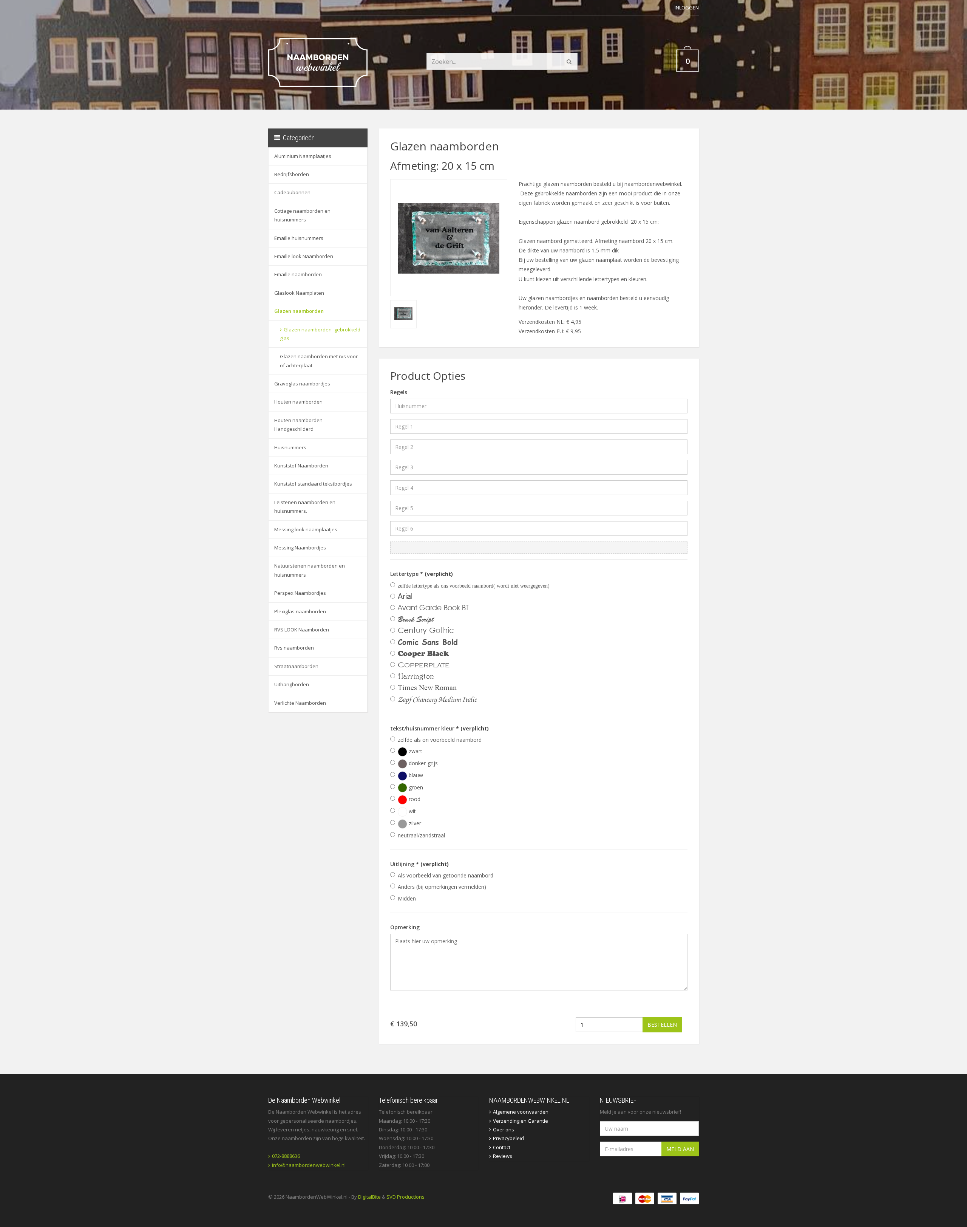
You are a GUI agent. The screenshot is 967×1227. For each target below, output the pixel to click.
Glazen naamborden (299, 311)
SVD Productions (405, 1196)
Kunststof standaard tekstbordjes (313, 483)
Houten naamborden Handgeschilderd (298, 424)
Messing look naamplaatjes (305, 529)
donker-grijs (422, 763)
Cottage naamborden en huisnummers (302, 215)
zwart (414, 751)
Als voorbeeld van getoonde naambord (445, 875)
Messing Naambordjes (300, 547)
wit (411, 811)
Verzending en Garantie (520, 1120)
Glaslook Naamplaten (299, 292)
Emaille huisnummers (298, 238)
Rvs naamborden (294, 647)
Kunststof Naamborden (301, 465)
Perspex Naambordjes (300, 593)
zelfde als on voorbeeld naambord (440, 739)
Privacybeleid (508, 1138)
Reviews (502, 1156)
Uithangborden (291, 684)
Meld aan (680, 1149)
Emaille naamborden (298, 274)
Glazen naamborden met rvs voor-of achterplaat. (319, 360)
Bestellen (662, 1024)
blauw (415, 775)
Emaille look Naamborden (303, 256)
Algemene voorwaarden (520, 1111)
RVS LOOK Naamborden (301, 629)
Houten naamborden (298, 401)
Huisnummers (290, 447)
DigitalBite (369, 1196)
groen (415, 787)
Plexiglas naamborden (300, 611)
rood (413, 799)
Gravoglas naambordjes (302, 383)
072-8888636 (286, 1156)
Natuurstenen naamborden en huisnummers (309, 570)
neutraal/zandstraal (421, 835)
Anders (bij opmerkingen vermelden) (442, 886)
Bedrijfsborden (291, 174)
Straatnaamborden (296, 666)
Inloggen (687, 7)
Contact (501, 1147)
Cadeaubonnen (292, 192)
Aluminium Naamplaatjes (302, 156)
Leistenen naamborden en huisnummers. (304, 506)
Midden (407, 898)
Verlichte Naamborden (300, 702)
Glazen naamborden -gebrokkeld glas (320, 334)
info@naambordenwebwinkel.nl (309, 1165)
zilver (414, 823)
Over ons (503, 1129)
